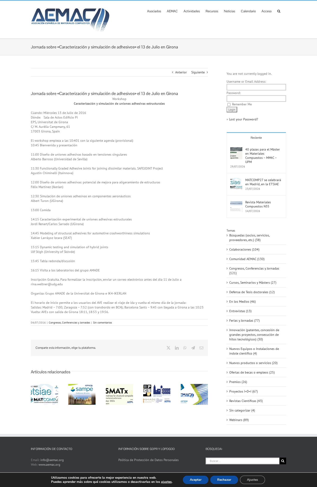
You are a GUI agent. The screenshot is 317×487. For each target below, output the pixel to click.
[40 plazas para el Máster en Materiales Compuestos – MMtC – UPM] (236, 150)
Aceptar (195, 480)
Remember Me (242, 104)
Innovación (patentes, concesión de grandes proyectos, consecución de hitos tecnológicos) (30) (254, 334)
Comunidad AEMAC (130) (247, 259)
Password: (233, 93)
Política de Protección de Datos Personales (148, 460)
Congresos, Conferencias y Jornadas (69, 322)
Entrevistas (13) (240, 311)
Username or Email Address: (246, 81)
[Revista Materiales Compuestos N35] (236, 202)
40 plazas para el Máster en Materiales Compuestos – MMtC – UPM (262, 155)
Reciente (256, 138)
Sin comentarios (102, 322)
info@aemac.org (52, 460)
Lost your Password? (243, 119)
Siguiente (198, 72)
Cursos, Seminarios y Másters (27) (252, 282)
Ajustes (252, 480)
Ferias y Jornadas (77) (244, 320)
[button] (278, 10)
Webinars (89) (239, 420)
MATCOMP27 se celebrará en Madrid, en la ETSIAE (263, 182)
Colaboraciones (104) (244, 249)
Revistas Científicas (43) (246, 401)
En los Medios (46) (242, 301)
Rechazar (224, 480)
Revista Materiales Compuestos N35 (258, 204)
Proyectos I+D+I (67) (243, 391)
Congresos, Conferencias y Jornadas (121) (254, 270)
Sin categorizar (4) (242, 410)
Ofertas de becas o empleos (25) (252, 372)
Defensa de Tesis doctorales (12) (252, 292)
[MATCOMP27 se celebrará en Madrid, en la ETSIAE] (236, 180)
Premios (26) (238, 382)
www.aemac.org (49, 464)
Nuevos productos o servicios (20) (253, 363)
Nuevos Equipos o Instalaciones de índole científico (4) (254, 351)
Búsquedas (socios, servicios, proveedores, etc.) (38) (249, 237)
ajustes (166, 482)
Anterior (181, 72)
